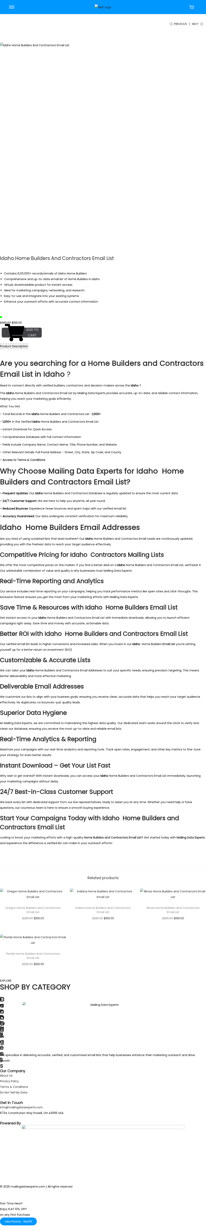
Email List (169, 644)
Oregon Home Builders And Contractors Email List (33, 910)
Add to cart (32, 333)
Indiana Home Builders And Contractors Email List (103, 910)
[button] (18, 1221)
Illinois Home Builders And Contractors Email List (173, 910)
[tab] (14, 346)
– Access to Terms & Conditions (23, 460)
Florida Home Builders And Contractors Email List (33, 956)
